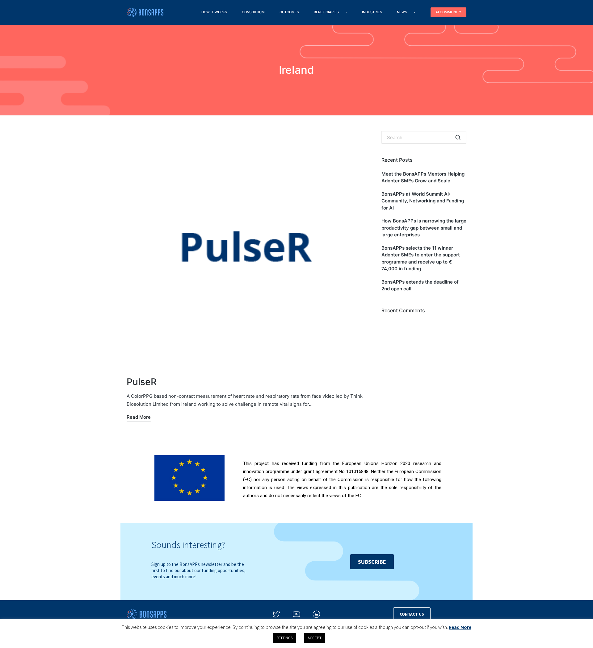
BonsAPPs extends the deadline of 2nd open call (420, 285)
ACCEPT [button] (315, 638)
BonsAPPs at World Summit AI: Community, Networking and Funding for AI (422, 201)
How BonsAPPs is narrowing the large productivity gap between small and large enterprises (423, 228)
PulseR (142, 381)
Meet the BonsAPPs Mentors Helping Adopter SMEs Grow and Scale (423, 177)
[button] (458, 137)
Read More (460, 627)
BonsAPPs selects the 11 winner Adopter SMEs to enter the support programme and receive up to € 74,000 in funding (420, 258)
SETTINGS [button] (284, 638)
